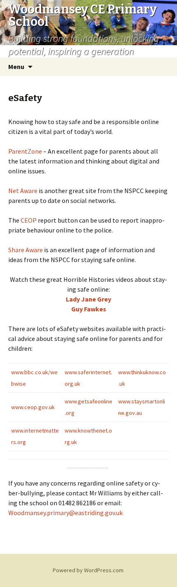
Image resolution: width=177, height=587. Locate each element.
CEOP (29, 220)
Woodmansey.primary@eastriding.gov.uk (65, 513)
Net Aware (22, 190)
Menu (16, 66)
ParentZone (25, 151)
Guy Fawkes (88, 309)
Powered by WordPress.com (88, 570)
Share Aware (25, 250)
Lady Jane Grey (88, 299)
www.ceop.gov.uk (33, 407)
